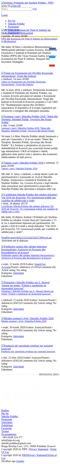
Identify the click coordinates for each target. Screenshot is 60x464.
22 (24, 237)
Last (49, 237)
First (3, 237)
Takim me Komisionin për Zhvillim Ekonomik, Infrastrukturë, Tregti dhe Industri (23, 83)
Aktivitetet (18, 273)
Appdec (20, 461)
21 (21, 237)
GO (35, 8)
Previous (10, 237)
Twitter (5, 431)
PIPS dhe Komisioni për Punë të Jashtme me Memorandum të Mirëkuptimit (29, 40)
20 (19, 237)
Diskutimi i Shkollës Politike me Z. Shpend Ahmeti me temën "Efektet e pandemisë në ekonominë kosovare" (27, 292)
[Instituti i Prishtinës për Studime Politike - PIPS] (27, 2)
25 (32, 237)
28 (40, 237)
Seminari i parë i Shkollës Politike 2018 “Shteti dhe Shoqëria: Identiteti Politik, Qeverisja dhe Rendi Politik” (28, 129)
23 (27, 237)
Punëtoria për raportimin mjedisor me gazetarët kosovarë (28, 351)
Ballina (5, 410)
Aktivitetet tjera (49, 374)
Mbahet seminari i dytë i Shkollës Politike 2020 (23, 321)
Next (44, 237)
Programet (6, 419)
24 (29, 237)
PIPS (24, 455)
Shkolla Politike (9, 416)
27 (37, 237)
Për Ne (5, 413)
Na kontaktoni (8, 434)
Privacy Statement (38, 449)
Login (4, 15)
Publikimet (7, 425)
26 (35, 237)
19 (16, 237)
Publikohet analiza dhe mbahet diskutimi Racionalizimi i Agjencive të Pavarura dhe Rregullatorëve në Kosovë (28, 256)
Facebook (6, 428)
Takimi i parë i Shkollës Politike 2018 (19, 168)
